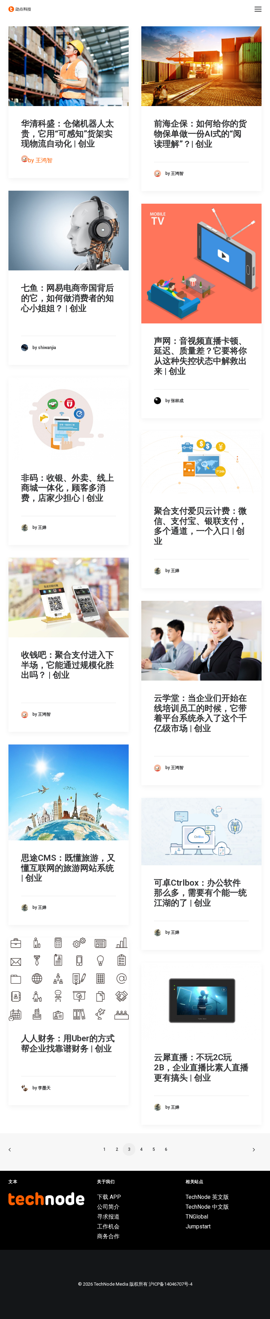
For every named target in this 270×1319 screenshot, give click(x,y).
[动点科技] (19, 9)
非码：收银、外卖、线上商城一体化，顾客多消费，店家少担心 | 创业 (67, 488)
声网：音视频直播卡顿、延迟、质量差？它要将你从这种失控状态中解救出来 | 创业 (200, 356)
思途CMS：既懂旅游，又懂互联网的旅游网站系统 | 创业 (68, 868)
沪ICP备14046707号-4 (170, 1284)
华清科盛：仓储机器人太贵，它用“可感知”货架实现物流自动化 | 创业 (67, 134)
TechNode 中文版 (207, 1206)
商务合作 (108, 1236)
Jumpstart (198, 1226)
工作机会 (108, 1226)
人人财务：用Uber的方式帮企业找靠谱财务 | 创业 (68, 1043)
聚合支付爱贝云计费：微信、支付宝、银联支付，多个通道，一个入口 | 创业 (200, 526)
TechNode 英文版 (207, 1197)
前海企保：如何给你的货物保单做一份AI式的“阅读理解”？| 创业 (200, 134)
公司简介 (108, 1206)
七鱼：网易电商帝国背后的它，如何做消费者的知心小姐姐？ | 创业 (67, 298)
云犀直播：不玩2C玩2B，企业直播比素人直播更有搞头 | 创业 (201, 1067)
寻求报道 (108, 1216)
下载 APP (109, 1197)
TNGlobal (197, 1216)
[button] (258, 9)
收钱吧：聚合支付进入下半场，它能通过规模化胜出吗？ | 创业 (67, 665)
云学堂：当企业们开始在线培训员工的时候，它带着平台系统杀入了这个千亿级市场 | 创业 (200, 713)
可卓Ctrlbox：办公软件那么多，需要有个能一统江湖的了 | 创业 (200, 893)
